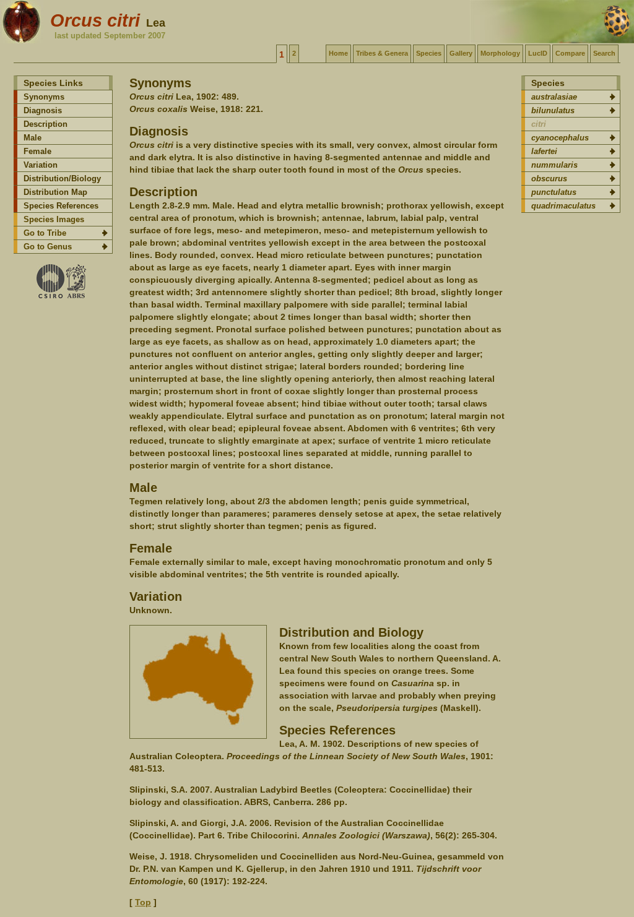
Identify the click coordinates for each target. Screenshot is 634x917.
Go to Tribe (45, 233)
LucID (537, 53)
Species (428, 53)
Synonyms (44, 96)
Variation (41, 165)
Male (32, 137)
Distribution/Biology (62, 178)
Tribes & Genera (382, 53)
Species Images (54, 219)
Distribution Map (55, 192)
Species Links (53, 83)
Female (37, 151)
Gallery (460, 53)
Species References (61, 205)
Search (604, 53)
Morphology (500, 53)
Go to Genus (48, 246)
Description (45, 124)
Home (338, 53)
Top (143, 902)
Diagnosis (43, 110)
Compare (570, 53)
